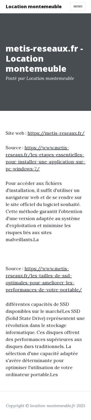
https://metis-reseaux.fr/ (56, 133)
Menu (78, 6)
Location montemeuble (34, 6)
